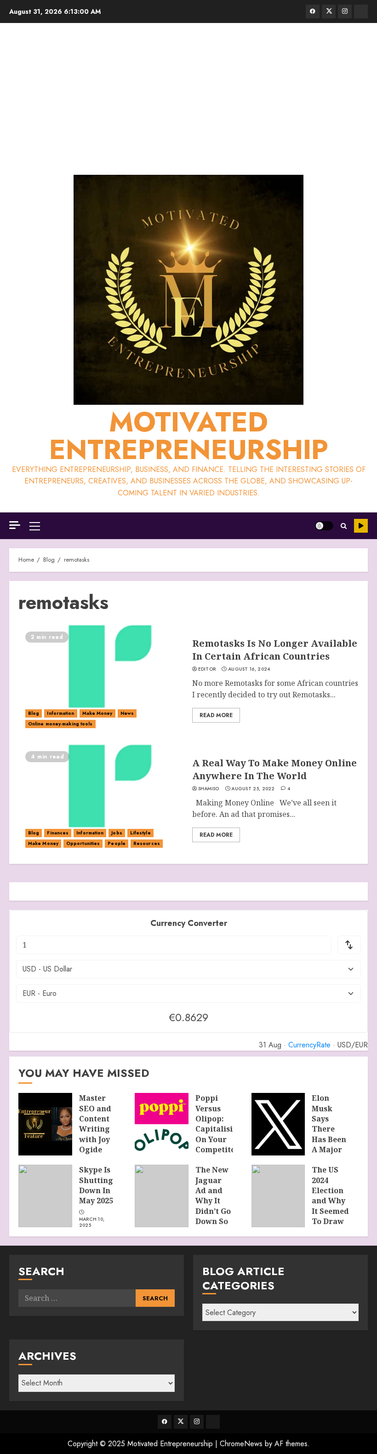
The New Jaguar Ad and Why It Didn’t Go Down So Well (213, 1200)
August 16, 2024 (249, 669)
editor (207, 669)
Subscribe (361, 526)
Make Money (97, 713)
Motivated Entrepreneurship (188, 436)
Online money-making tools (60, 723)
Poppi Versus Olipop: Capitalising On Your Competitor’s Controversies (223, 1129)
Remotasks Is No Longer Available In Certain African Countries (274, 649)
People (117, 843)
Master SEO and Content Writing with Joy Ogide (95, 1124)
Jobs (116, 832)
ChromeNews (241, 1443)
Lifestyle (140, 832)
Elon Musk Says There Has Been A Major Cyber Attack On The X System (329, 1144)
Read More (216, 715)
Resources (146, 843)
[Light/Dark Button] (324, 525)
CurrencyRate (309, 1045)
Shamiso (208, 789)
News (127, 713)
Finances (58, 832)
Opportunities (83, 843)
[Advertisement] (188, 101)
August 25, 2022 (253, 789)
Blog (33, 713)
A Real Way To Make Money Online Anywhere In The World (274, 769)
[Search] (343, 526)
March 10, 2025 (92, 1222)
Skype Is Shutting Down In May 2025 (96, 1185)
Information (60, 713)
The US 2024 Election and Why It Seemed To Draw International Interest (338, 1206)
